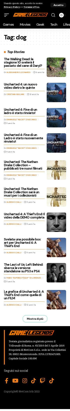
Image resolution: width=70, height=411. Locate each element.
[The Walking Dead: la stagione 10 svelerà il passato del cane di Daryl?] (56, 67)
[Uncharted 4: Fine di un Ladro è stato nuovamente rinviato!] (56, 143)
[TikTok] (33, 381)
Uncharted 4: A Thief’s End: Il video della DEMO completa (24, 215)
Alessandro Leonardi (18, 72)
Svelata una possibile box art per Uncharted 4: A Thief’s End (22, 242)
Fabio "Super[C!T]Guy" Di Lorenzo (23, 278)
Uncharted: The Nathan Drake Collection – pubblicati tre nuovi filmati (23, 165)
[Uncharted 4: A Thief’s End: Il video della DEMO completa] (56, 222)
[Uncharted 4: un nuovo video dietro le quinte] (56, 92)
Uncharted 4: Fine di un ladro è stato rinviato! (20, 111)
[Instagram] (24, 381)
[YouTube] (15, 381)
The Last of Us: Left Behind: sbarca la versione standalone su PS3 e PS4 (23, 267)
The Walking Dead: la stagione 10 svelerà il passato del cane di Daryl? (23, 62)
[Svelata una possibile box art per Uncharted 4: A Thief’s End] (56, 247)
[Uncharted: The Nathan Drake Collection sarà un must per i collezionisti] (56, 197)
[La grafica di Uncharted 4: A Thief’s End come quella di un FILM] (56, 299)
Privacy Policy (12, 6)
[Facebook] (6, 381)
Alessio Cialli (13, 202)
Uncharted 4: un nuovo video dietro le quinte (20, 86)
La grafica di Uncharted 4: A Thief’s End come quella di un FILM (24, 294)
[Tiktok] (51, 381)
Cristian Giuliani (15, 94)
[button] (58, 5)
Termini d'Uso (31, 6)
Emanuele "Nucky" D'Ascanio (21, 119)
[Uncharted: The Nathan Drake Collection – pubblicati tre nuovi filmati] (56, 170)
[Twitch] (42, 381)
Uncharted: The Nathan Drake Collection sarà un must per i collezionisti (21, 192)
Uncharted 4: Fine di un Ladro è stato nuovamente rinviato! (23, 138)
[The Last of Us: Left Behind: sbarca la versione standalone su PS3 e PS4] (56, 272)
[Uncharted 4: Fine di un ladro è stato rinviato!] (56, 117)
